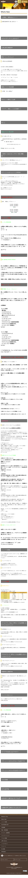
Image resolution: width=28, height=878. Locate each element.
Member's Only (4, 816)
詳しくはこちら (4, 700)
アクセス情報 (4, 838)
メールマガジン (4, 843)
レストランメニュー (5, 835)
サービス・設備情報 (5, 832)
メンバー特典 (4, 821)
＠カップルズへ (5, 859)
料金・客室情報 (4, 830)
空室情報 (3, 827)
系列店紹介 (3, 851)
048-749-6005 (14, 868)
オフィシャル (18, 859)
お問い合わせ (4, 840)
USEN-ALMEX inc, (12, 873)
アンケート (3, 846)
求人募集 (3, 849)
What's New (3, 819)
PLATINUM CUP (4, 824)
